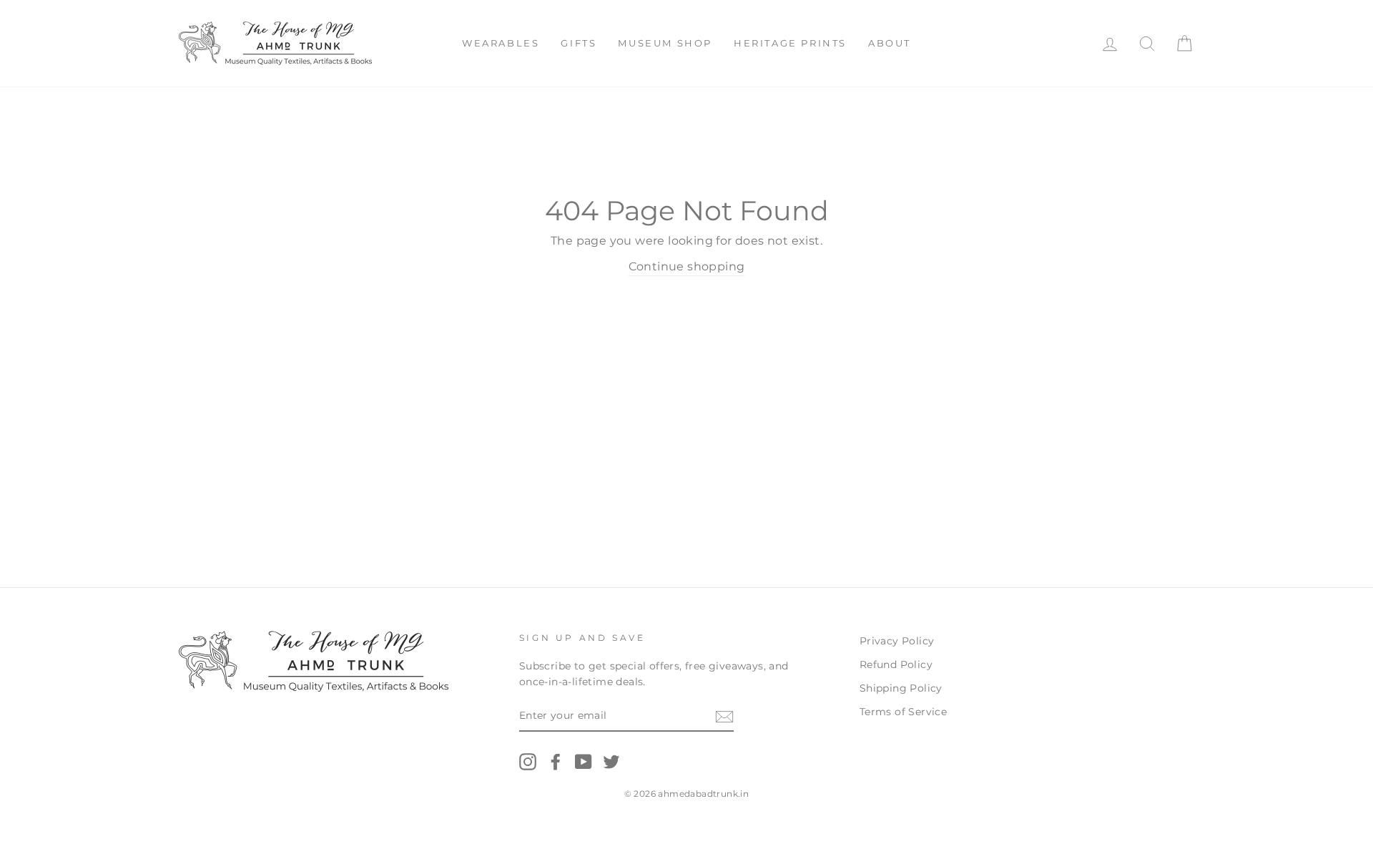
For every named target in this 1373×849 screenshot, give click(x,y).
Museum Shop (665, 43)
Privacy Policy (897, 641)
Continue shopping (687, 266)
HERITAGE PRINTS (790, 43)
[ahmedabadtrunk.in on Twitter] (611, 761)
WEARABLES (500, 43)
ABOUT (889, 43)
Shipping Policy (901, 688)
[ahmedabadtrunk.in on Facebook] (555, 761)
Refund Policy (896, 664)
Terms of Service (903, 711)
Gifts (578, 43)
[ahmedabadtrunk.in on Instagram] (527, 761)
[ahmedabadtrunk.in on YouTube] (583, 761)
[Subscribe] (724, 716)
